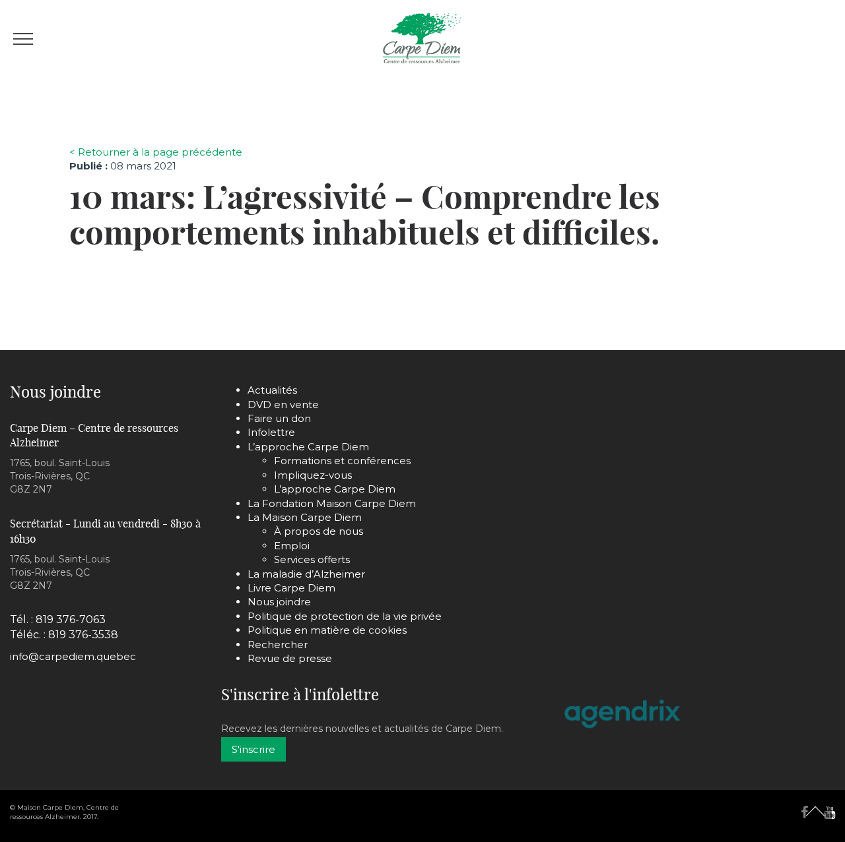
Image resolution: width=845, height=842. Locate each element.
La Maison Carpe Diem (305, 517)
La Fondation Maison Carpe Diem (332, 503)
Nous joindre (279, 601)
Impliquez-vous (313, 475)
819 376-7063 (71, 619)
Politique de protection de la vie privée (345, 616)
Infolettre (271, 432)
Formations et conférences (342, 460)
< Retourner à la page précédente (155, 152)
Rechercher (278, 644)
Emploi (292, 545)
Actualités (272, 390)
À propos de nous (318, 531)
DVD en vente (283, 404)
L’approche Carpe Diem (308, 446)
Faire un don (279, 418)
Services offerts (312, 559)
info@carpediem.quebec (73, 656)
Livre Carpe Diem (291, 588)
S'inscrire (253, 749)
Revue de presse (290, 658)
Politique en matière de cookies (327, 630)
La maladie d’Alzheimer (306, 574)
